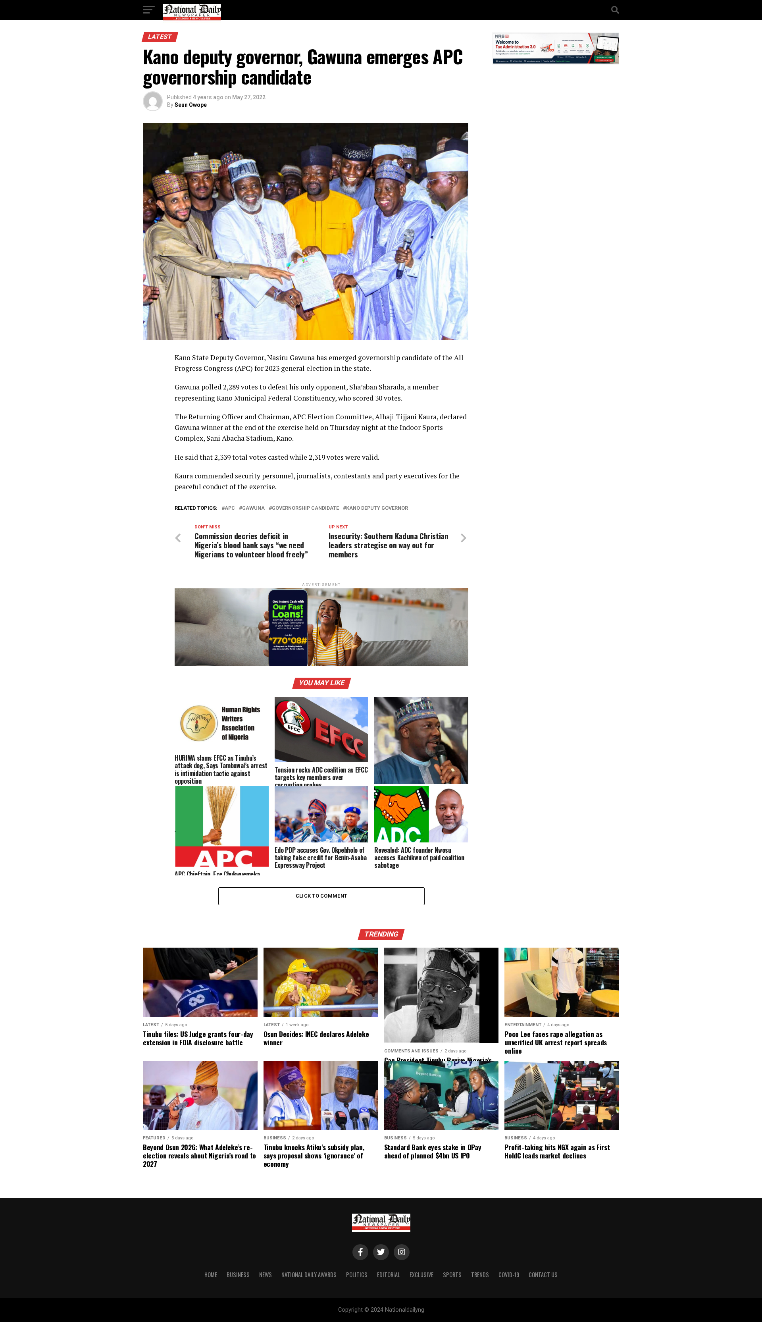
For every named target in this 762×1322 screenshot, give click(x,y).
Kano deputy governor (377, 508)
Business (238, 1274)
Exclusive (421, 1274)
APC (230, 508)
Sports (452, 1274)
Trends (480, 1274)
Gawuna (253, 508)
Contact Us (543, 1274)
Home (210, 1274)
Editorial (388, 1274)
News (265, 1274)
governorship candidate (305, 508)
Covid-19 (508, 1274)
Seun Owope (191, 105)
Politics (357, 1274)
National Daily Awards (309, 1274)
